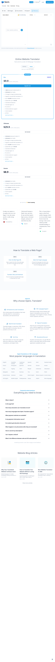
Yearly (31, 66)
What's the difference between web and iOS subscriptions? (21, 438)
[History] (51, 44)
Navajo (29, 378)
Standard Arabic (48, 362)
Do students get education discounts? (16, 423)
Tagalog (13, 368)
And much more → (9, 195)
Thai (29, 372)
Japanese (22, 365)
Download (12, 6)
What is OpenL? (10, 400)
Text (5, 10)
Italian (21, 375)
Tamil (21, 368)
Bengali (29, 368)
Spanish (29, 362)
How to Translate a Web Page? (27, 250)
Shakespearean (23, 378)
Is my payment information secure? (15, 419)
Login (43, 2)
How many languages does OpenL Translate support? (20, 411)
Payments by (23, 202)
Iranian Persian (6, 375)
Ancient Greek (47, 375)
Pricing (17, 6)
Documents (20, 10)
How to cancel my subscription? (14, 430)
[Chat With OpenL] (52, 659)
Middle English (14, 378)
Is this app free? (10, 404)
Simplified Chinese (13, 363)
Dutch (37, 372)
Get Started (27, 177)
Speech (28, 10)
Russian (38, 365)
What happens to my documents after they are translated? (21, 427)
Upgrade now (50, 2)
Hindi (37, 362)
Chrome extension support (11, 108)
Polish (45, 372)
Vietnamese (47, 368)
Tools (8, 6)
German (29, 365)
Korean (46, 365)
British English (31, 375)
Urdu (4, 368)
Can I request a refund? (12, 434)
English (4, 362)
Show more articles (27, 483)
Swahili (37, 378)
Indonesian (38, 368)
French (4, 365)
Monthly (24, 66)
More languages (48, 378)
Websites (35, 10)
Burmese (22, 372)
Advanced (37, 2)
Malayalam (5, 372)
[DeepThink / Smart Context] (25, 44)
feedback (38, 442)
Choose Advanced (30, 48)
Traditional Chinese (22, 363)
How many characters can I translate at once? (18, 407)
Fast (32, 2)
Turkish (12, 372)
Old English (5, 378)
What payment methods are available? (16, 415)
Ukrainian (13, 375)
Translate (4, 6)
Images (11, 10)
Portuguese (13, 365)
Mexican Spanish (40, 375)
